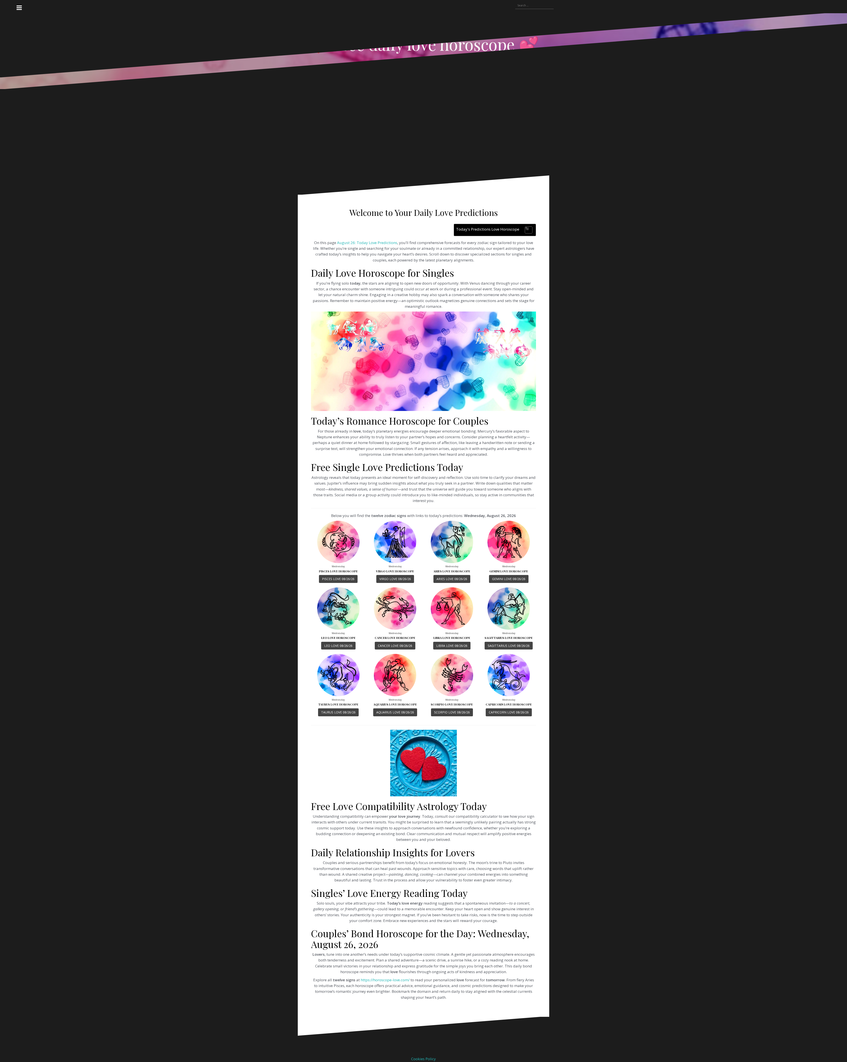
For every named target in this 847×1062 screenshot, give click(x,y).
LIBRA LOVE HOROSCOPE (451, 638)
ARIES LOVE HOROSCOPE (451, 571)
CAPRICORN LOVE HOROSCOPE (509, 704)
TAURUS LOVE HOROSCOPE (338, 704)
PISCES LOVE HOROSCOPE (338, 571)
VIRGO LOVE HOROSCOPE (395, 571)
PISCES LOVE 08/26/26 (338, 579)
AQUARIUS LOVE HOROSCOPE (395, 704)
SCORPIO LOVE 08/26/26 (452, 712)
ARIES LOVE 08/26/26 (452, 579)
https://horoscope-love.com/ (385, 979)
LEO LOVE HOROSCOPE (338, 638)
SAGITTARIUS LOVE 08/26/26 (509, 646)
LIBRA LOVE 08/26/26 (451, 646)
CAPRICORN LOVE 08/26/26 (509, 712)
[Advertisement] (411, 135)
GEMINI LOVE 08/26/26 (508, 579)
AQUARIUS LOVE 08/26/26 (395, 712)
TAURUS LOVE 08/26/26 (338, 712)
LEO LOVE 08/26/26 (338, 646)
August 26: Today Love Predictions (367, 242)
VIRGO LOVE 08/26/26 (395, 579)
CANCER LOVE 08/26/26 (395, 646)
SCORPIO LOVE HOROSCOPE (452, 704)
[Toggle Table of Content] (526, 230)
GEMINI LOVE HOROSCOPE (508, 571)
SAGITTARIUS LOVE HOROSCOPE (509, 638)
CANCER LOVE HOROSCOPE (395, 638)
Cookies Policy (423, 1058)
